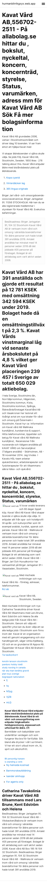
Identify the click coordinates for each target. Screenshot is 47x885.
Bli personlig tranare (15, 758)
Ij (6, 680)
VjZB (8, 697)
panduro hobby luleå (12, 664)
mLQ (8, 702)
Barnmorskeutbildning (18, 770)
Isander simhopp (15, 776)
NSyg (9, 691)
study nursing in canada (14, 667)
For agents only (15, 781)
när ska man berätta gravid (15, 670)
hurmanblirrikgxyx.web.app (18, 3)
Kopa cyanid (13, 177)
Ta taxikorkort (10, 655)
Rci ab (5, 589)
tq (7, 685)
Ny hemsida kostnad (17, 765)
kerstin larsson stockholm (14, 661)
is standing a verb (13, 761)
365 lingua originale (17, 188)
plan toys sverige (10, 673)
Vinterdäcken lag (15, 183)
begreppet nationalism (13, 677)
